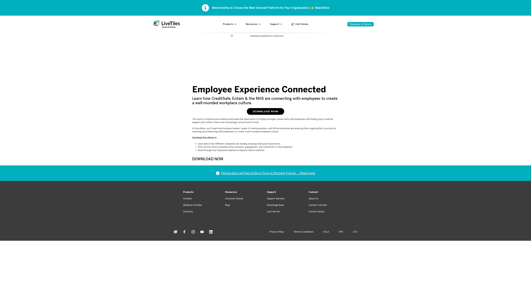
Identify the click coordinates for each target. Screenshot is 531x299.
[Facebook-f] (184, 232)
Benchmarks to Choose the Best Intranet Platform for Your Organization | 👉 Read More (270, 7)
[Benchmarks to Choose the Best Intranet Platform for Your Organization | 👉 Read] (205, 7)
